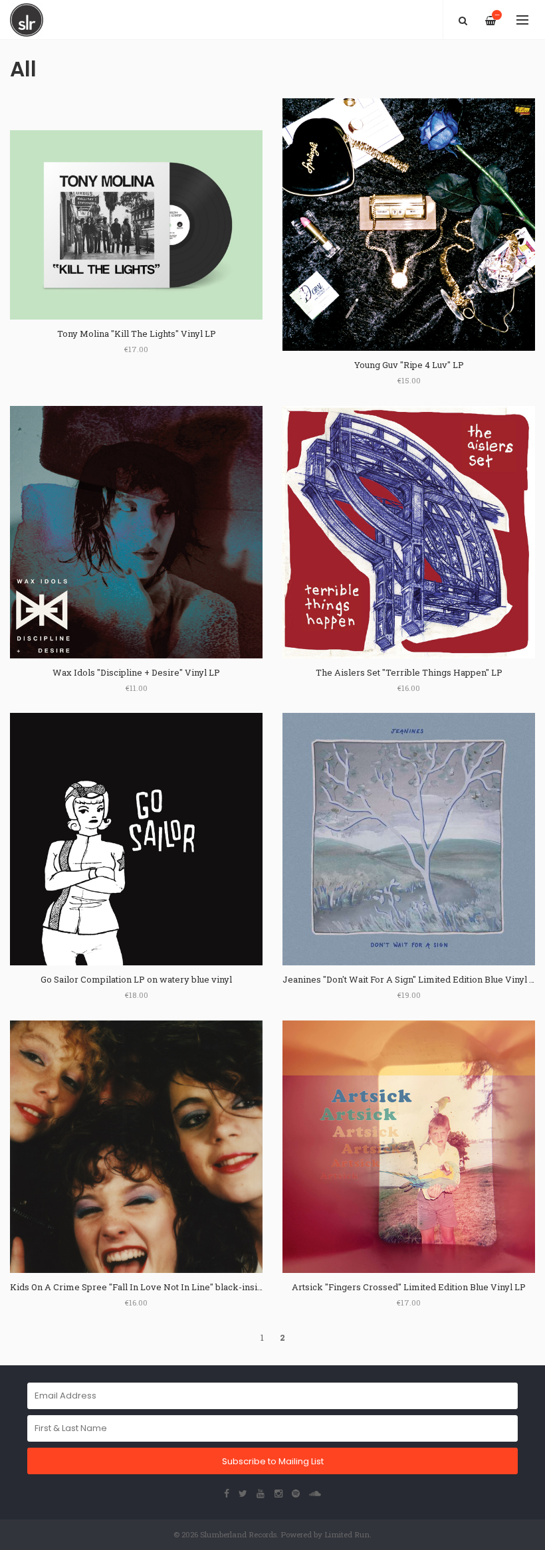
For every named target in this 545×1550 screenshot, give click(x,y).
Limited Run (347, 1534)
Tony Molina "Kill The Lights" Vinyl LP (136, 333)
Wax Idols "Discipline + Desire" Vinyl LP (136, 672)
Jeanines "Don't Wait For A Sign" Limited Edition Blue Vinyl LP (411, 979)
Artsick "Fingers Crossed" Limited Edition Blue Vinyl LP (409, 1287)
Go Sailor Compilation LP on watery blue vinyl (136, 979)
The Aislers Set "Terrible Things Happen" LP (409, 672)
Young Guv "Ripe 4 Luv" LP (409, 365)
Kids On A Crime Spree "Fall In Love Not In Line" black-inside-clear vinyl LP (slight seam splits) (209, 1287)
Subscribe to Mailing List (273, 1461)
